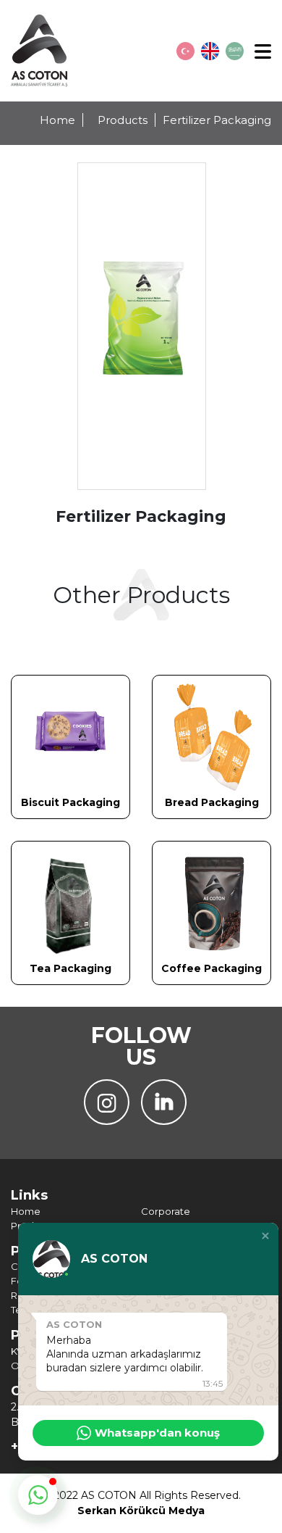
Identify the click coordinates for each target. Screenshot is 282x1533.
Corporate (165, 1211)
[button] (265, 1236)
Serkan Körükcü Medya (141, 1510)
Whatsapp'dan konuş (157, 1432)
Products (123, 120)
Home (57, 120)
